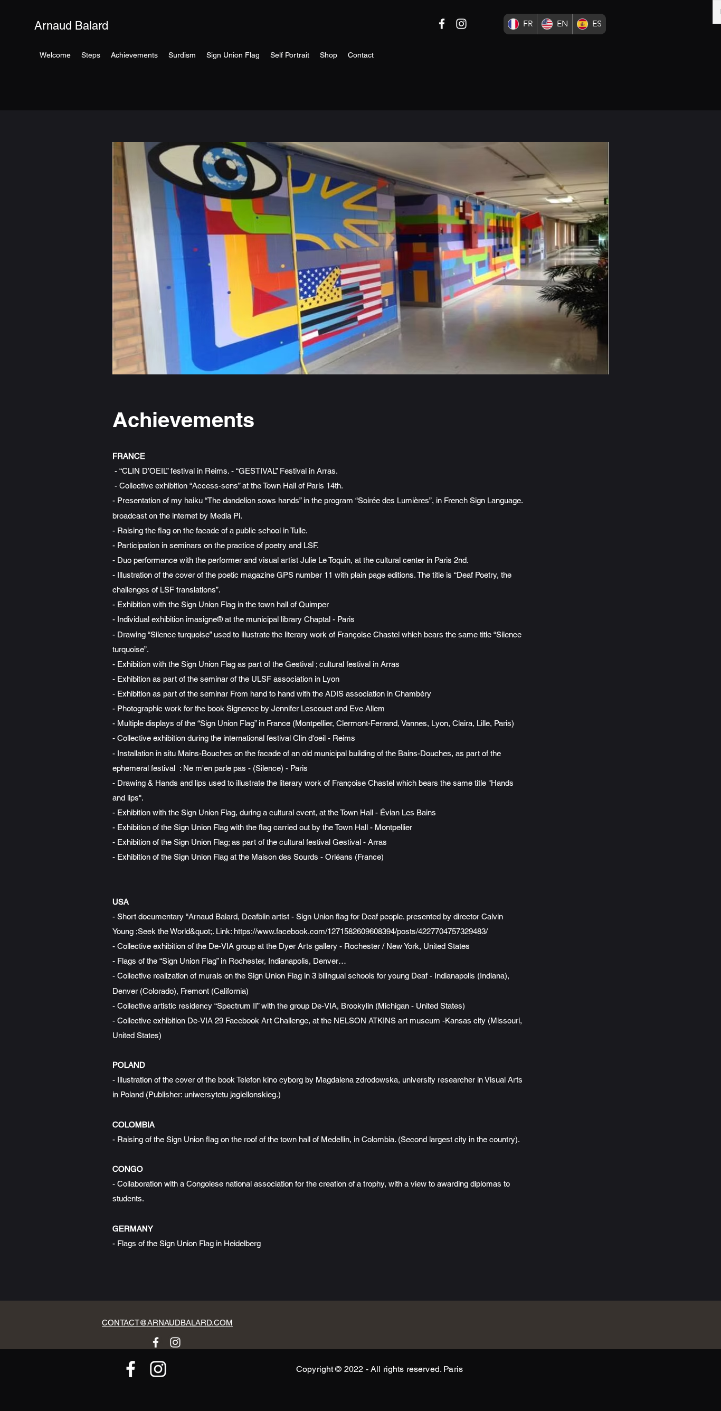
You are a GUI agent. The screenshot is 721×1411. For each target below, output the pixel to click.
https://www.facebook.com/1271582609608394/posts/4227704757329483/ (361, 931)
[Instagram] (461, 24)
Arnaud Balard (71, 25)
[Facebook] (442, 24)
